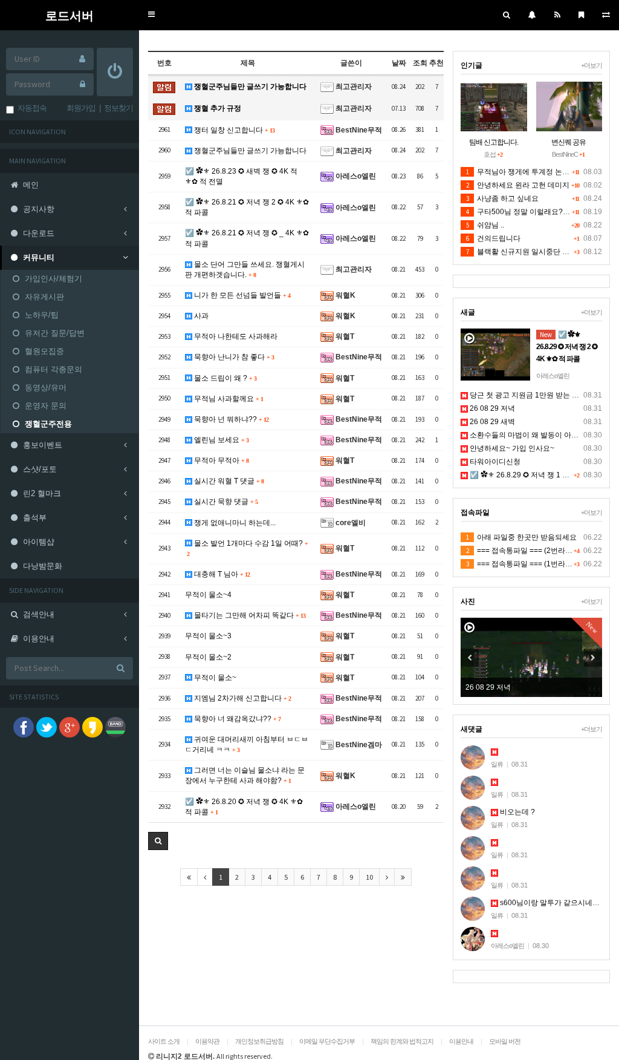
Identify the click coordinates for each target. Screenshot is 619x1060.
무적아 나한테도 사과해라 (234, 336)
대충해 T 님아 (221, 574)
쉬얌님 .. (485, 225)
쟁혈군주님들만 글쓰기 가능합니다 (249, 86)
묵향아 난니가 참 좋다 (233, 357)
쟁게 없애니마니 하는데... (234, 523)
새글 (468, 312)
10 (369, 877)
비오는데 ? (516, 812)
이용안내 (461, 1041)
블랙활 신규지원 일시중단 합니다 (525, 251)
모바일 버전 (504, 1041)
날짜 (399, 63)
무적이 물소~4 (208, 595)
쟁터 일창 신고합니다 (233, 130)
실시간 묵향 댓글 (225, 501)
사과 (200, 316)
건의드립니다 (493, 238)
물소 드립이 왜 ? (224, 378)
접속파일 (475, 512)
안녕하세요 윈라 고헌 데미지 (517, 185)
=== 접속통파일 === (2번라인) (520, 550)
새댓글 (471, 729)
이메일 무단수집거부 (327, 1041)
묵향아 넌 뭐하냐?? (230, 419)
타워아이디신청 (494, 461)
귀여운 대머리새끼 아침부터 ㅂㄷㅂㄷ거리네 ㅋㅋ (246, 744)
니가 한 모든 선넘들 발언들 (241, 295)
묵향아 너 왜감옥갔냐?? (236, 719)
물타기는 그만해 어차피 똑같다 (248, 615)
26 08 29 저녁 (491, 408)
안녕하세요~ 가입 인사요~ (511, 448)
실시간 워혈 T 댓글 (228, 481)
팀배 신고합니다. (493, 142)
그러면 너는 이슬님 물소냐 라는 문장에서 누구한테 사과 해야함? (245, 775)
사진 (468, 601)
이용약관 (207, 1041)
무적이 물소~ (214, 677)
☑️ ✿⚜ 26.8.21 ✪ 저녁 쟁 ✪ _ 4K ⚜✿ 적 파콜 (247, 238)
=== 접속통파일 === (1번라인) (520, 564)
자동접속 (30, 108)
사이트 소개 (164, 1041)
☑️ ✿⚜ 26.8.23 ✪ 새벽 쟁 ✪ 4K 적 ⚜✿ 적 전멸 (241, 176)
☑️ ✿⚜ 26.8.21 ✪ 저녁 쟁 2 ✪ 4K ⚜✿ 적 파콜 (247, 207)
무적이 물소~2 (208, 657)
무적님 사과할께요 (227, 398)
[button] (151, 15)
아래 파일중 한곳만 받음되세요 (521, 537)
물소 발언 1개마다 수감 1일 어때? (247, 548)
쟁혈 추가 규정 (216, 108)
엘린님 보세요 (220, 440)
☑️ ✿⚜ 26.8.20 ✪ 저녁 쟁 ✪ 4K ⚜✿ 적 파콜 (244, 806)
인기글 (471, 65)
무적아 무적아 (220, 460)
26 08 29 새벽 (491, 421)
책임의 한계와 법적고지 (402, 1041)
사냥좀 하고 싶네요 (502, 198)
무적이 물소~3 (208, 636)
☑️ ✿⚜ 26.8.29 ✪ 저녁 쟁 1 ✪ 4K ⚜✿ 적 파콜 (543, 475)
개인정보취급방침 (259, 1041)
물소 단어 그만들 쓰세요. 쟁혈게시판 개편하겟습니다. (245, 269)
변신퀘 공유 (568, 142)
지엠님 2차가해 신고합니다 (241, 698)
